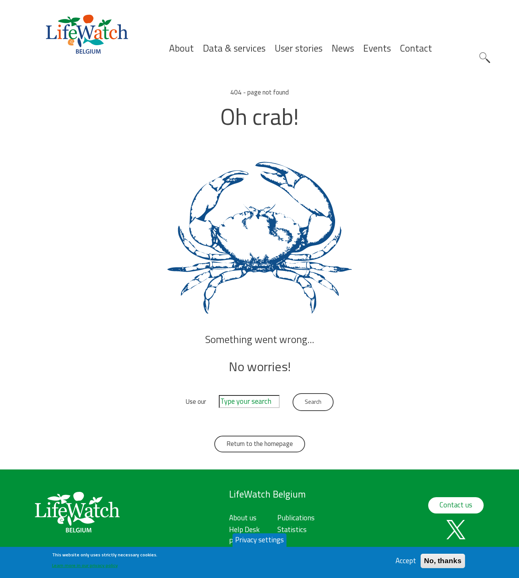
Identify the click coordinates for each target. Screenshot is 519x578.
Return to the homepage (259, 444)
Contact (416, 48)
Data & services (234, 48)
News (343, 48)
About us (242, 517)
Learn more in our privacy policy (85, 565)
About (181, 48)
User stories (299, 48)
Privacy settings (259, 539)
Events (377, 48)
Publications (296, 517)
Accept (406, 561)
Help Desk (244, 529)
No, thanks (443, 561)
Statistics (292, 529)
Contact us (456, 504)
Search (484, 57)
